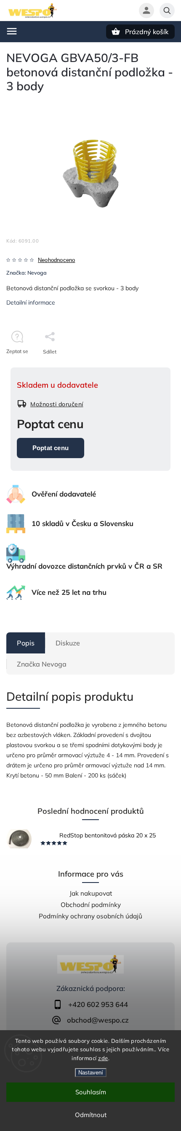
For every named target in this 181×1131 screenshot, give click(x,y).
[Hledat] (167, 10)
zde (103, 1058)
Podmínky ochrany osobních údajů (90, 916)
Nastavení (90, 1072)
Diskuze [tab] (68, 643)
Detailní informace (30, 302)
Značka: (26, 272)
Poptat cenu (50, 447)
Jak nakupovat (90, 893)
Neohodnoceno (56, 260)
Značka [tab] (42, 664)
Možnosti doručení (56, 404)
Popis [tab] (26, 643)
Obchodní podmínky (91, 905)
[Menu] (11, 31)
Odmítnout (90, 1115)
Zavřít (148, 366)
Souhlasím (90, 1092)
